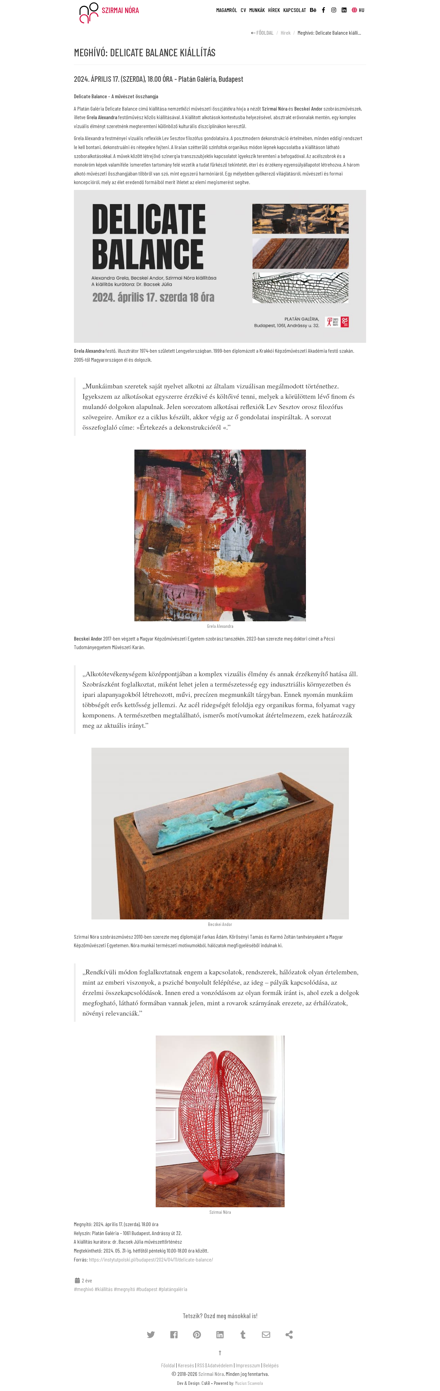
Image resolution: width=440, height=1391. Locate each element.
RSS (201, 1365)
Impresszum (248, 1365)
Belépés (271, 1365)
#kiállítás (104, 1289)
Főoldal (265, 32)
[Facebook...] (174, 1335)
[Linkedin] (344, 7)
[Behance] (313, 7)
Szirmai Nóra (211, 1373)
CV (243, 10)
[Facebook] (323, 7)
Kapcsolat (294, 10)
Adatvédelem (220, 1365)
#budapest (146, 1289)
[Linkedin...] (220, 1335)
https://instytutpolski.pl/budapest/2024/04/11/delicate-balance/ (151, 1259)
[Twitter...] (151, 1335)
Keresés (186, 1365)
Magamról (226, 10)
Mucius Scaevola (249, 1383)
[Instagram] (334, 7)
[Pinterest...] (197, 1335)
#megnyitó (124, 1289)
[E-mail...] (266, 1335)
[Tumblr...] (243, 1335)
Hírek (274, 10)
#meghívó (84, 1289)
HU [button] (361, 10)
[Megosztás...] (289, 1335)
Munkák (257, 10)
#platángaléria (172, 1289)
